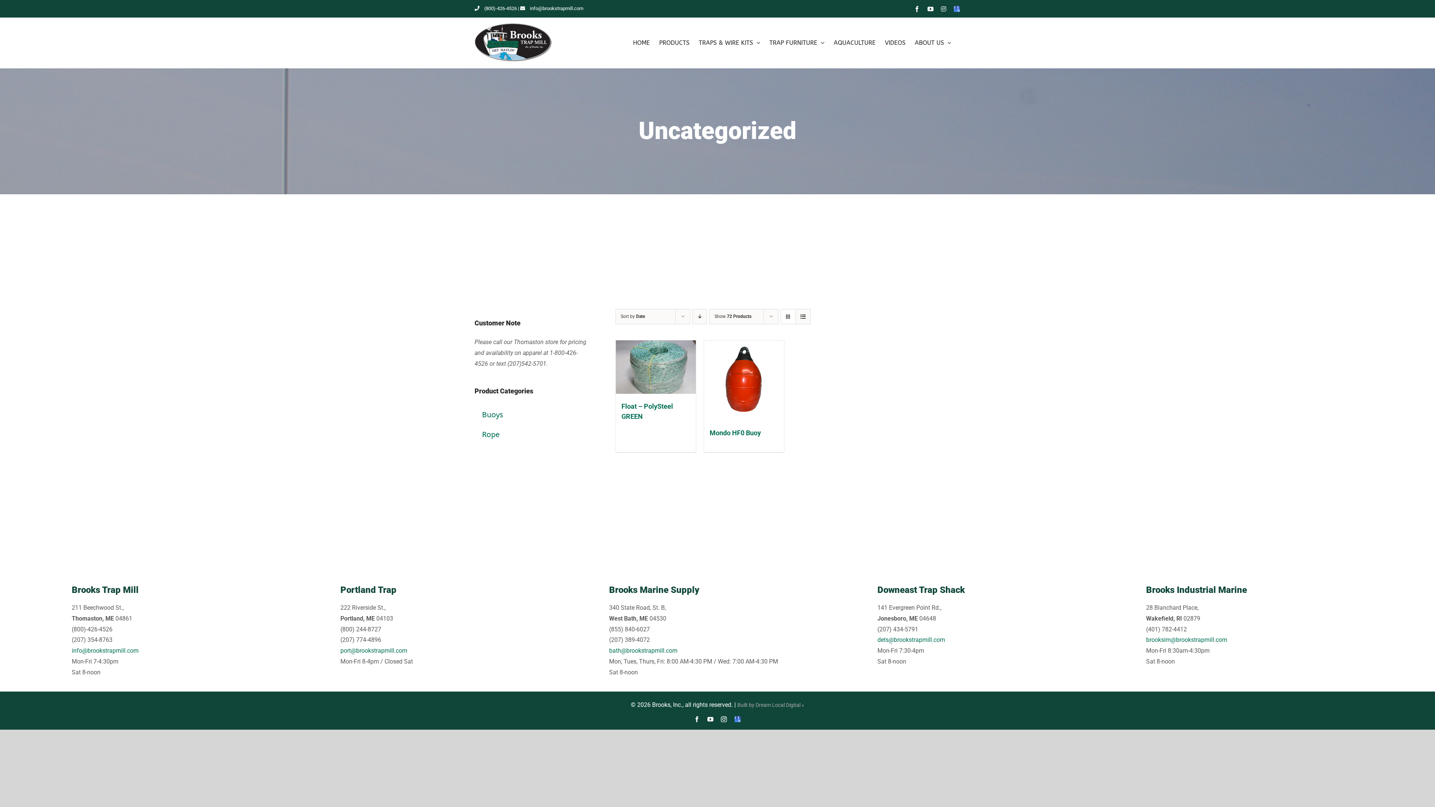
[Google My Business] (737, 719)
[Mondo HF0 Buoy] (744, 380)
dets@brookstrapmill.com (911, 639)
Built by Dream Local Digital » (770, 705)
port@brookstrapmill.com (373, 650)
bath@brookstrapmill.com (643, 650)
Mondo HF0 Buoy (735, 433)
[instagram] (724, 719)
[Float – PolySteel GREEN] (656, 367)
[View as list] (803, 316)
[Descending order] (699, 316)
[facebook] (697, 719)
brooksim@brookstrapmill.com (1186, 639)
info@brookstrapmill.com (556, 8)
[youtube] (710, 719)
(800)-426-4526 (500, 8)
